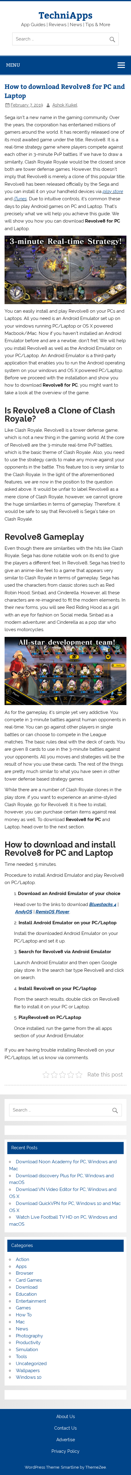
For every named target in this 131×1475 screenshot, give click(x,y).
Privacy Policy (65, 1451)
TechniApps (66, 15)
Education (26, 1294)
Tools (21, 1356)
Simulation (27, 1349)
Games (23, 1308)
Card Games (29, 1280)
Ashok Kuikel (64, 105)
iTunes (20, 199)
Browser (24, 1273)
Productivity (28, 1342)
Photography (29, 1336)
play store (113, 191)
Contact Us (65, 1428)
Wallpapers (28, 1370)
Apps (21, 1266)
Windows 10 (28, 1377)
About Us (65, 1417)
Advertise (65, 1440)
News (22, 1329)
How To (24, 1315)
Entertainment (31, 1301)
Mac (20, 1322)
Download (26, 1287)
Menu (13, 65)
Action (22, 1259)
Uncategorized (31, 1363)
